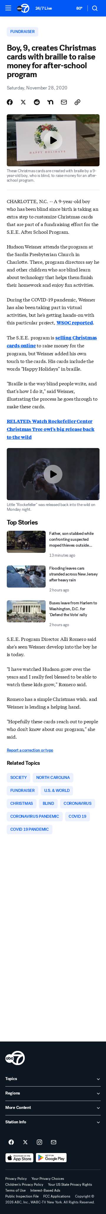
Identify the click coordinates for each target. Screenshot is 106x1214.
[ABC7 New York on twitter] (25, 1142)
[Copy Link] (77, 102)
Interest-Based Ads (45, 1190)
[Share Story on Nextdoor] (50, 102)
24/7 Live (43, 8)
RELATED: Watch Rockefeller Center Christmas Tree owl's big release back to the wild (51, 429)
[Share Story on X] (23, 102)
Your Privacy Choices (48, 1178)
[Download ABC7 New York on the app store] (19, 1157)
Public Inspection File (22, 1196)
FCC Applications (56, 1196)
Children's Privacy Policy (24, 1184)
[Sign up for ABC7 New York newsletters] (53, 1142)
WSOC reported (75, 322)
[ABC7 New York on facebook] (11, 1142)
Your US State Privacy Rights (70, 1184)
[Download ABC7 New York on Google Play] (51, 1157)
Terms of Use (15, 1190)
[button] (8, 8)
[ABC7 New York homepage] (23, 8)
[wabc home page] (15, 1058)
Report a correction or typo (30, 750)
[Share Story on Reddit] (37, 102)
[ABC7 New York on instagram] (39, 1142)
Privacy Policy (16, 1178)
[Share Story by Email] (64, 102)
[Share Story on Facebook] (10, 102)
